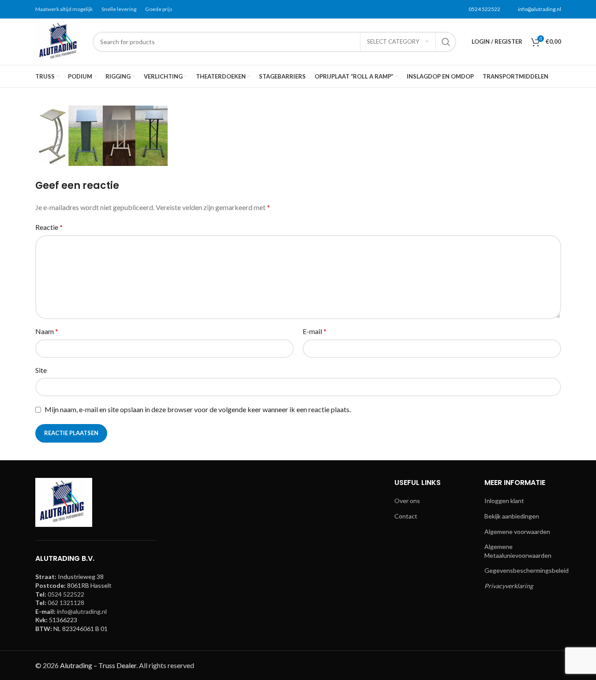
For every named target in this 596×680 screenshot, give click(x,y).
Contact (405, 516)
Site (41, 370)
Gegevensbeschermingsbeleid (526, 570)
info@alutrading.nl (539, 9)
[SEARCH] (446, 42)
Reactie (49, 227)
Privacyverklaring (508, 586)
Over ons (407, 500)
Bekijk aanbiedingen (511, 516)
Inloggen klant (504, 500)
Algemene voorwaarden (517, 531)
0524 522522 (484, 9)
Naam (46, 331)
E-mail (314, 331)
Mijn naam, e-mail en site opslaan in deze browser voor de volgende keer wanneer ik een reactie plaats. (198, 409)
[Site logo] (59, 41)
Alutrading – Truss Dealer (98, 665)
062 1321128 (66, 602)
